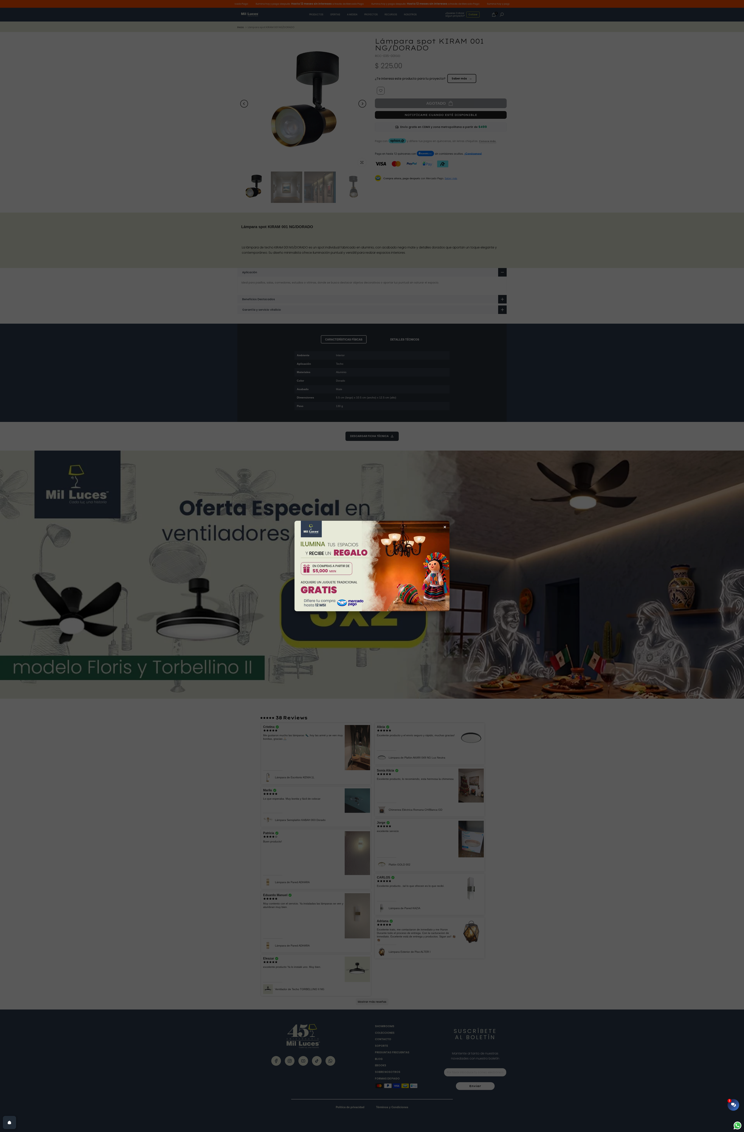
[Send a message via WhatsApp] (737, 1125)
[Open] (9, 1122)
